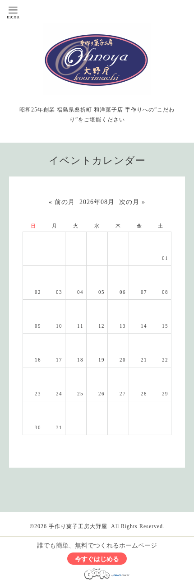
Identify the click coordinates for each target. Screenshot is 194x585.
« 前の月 (62, 202)
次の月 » (132, 202)
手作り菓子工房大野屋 (78, 526)
